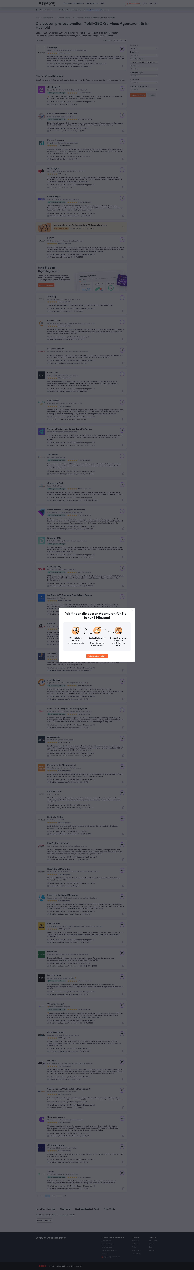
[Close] (132, 610)
